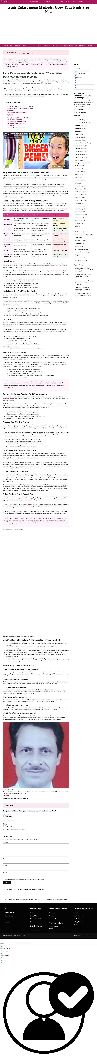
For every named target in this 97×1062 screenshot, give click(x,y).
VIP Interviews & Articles (81, 252)
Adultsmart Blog (9, 916)
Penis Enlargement (18, 798)
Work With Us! (82, 45)
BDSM (55, 1)
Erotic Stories (78, 166)
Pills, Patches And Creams (14, 116)
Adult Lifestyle (79, 128)
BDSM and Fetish (79, 140)
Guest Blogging (79, 186)
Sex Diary (77, 229)
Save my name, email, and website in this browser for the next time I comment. (24, 879)
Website (5, 872)
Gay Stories (78, 177)
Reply (4, 823)
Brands (32, 913)
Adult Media (17, 45)
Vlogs (76, 45)
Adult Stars (78, 134)
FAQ (31, 922)
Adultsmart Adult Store (10, 919)
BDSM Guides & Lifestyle (81, 143)
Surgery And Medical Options (15, 119)
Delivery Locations (78, 922)
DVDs (74, 1)
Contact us (76, 913)
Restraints (77, 223)
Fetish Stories (78, 174)
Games (61, 1)
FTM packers (29, 504)
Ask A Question (79, 137)
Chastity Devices (79, 151)
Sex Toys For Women (45, 1)
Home (5, 45)
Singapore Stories (79, 240)
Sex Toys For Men (34, 1)
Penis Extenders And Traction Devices (17, 112)
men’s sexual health (9, 798)
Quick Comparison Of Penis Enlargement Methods (20, 108)
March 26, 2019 (9, 826)
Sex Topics (78, 232)
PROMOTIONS (79, 220)
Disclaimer (51, 916)
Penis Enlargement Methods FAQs (16, 127)
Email (5, 865)
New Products (77, 919)
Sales (76, 226)
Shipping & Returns (79, 916)
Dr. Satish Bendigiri (53, 15)
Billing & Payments (80, 148)
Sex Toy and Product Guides (82, 234)
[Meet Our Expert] (48, 1013)
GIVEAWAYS (89, 45)
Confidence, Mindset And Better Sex (16, 121)
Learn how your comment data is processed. (33, 889)
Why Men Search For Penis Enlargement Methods (20, 106)
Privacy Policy (33, 916)
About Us (76, 924)
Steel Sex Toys (79, 243)
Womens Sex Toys (79, 260)
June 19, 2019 (9, 816)
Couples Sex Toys (79, 154)
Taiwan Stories (79, 246)
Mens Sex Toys (79, 206)
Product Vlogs (78, 217)
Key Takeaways (11, 125)
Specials (67, 1)
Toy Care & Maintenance (81, 249)
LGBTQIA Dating (79, 197)
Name (5, 859)
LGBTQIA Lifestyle (80, 200)
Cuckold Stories (79, 160)
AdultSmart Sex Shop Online (19, 935)
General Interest (79, 180)
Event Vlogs (78, 168)
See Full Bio (6, 795)
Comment (6, 842)
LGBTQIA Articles (80, 194)
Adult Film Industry (80, 125)
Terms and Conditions (35, 919)
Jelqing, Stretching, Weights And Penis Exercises (19, 117)
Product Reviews (79, 214)
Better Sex (80, 1)
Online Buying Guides (80, 209)
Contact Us (51, 913)
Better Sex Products (80, 145)
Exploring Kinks (79, 171)
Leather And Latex (80, 191)
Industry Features (79, 189)
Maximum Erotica (34, 930)
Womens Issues (79, 257)
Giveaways (78, 183)
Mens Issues (78, 203)
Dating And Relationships (81, 163)
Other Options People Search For (15, 123)
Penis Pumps (10, 110)
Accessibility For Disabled (82, 123)
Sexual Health (78, 237)
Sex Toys (25, 1)
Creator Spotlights (79, 157)
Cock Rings (10, 114)
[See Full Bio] (9, 795)
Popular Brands (79, 211)
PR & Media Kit (53, 919)
